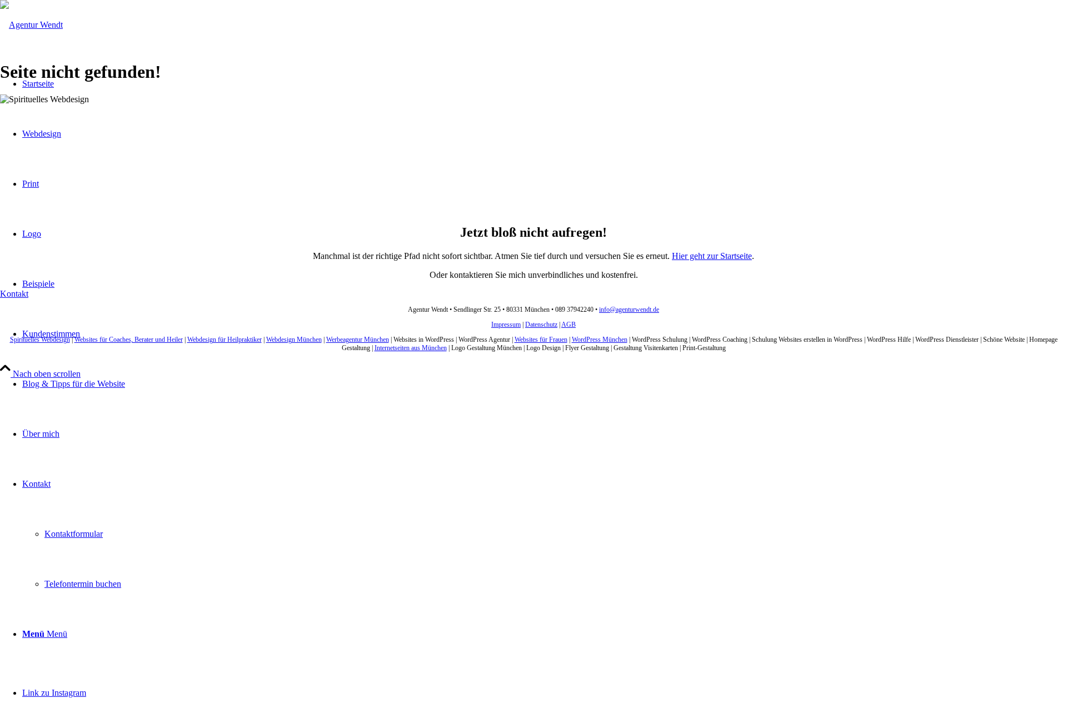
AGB (568, 324)
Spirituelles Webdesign (40, 339)
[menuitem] (544, 384)
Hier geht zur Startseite (712, 256)
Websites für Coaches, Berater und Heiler (128, 339)
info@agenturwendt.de (629, 309)
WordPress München (599, 339)
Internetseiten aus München (411, 348)
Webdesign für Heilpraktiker (224, 339)
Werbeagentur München (357, 339)
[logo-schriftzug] (31, 24)
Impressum (506, 324)
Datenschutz (541, 324)
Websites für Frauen (541, 339)
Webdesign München (294, 339)
